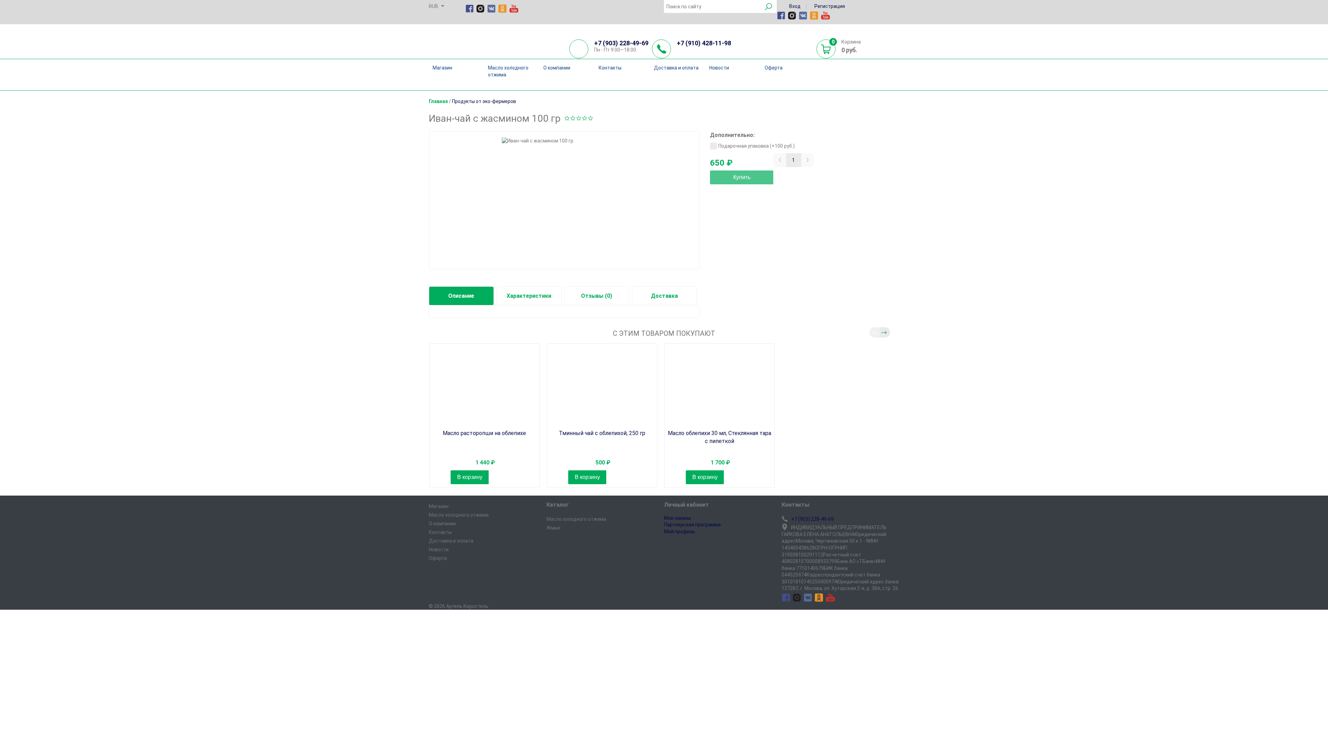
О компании (556, 68)
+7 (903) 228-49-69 (621, 43)
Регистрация (829, 6)
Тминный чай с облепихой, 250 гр (602, 433)
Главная (438, 101)
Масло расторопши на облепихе (484, 433)
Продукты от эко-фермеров (484, 101)
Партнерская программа (692, 524)
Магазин (442, 68)
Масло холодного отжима (508, 71)
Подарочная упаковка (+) (756, 146)
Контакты (610, 68)
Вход (794, 6)
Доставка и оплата (676, 68)
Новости (719, 68)
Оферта (774, 68)
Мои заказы (677, 518)
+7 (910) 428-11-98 (704, 43)
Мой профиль (679, 531)
